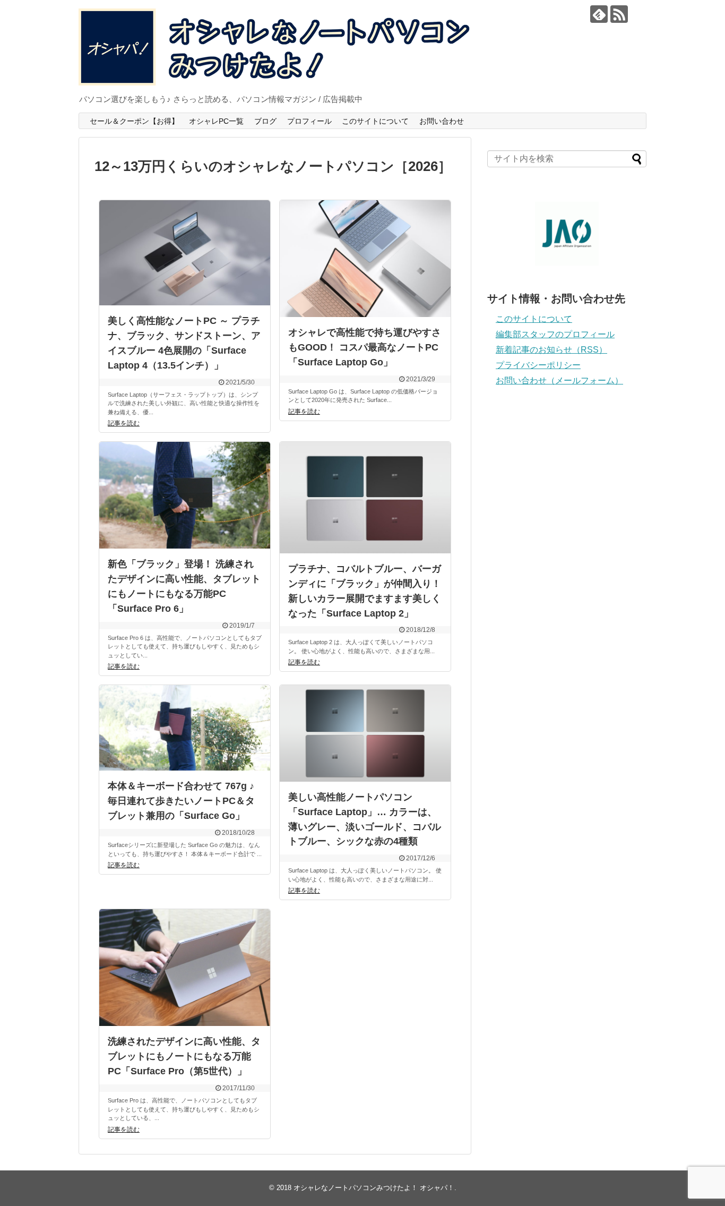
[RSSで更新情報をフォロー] (619, 14)
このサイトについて (375, 121)
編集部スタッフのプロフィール (555, 334)
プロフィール (309, 121)
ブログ (265, 121)
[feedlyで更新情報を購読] (599, 14)
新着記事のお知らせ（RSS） (551, 349)
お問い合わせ (441, 121)
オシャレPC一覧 (216, 121)
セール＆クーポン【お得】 (134, 121)
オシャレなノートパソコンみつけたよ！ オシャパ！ (374, 1188)
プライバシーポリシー (538, 365)
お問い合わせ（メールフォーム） (559, 380)
